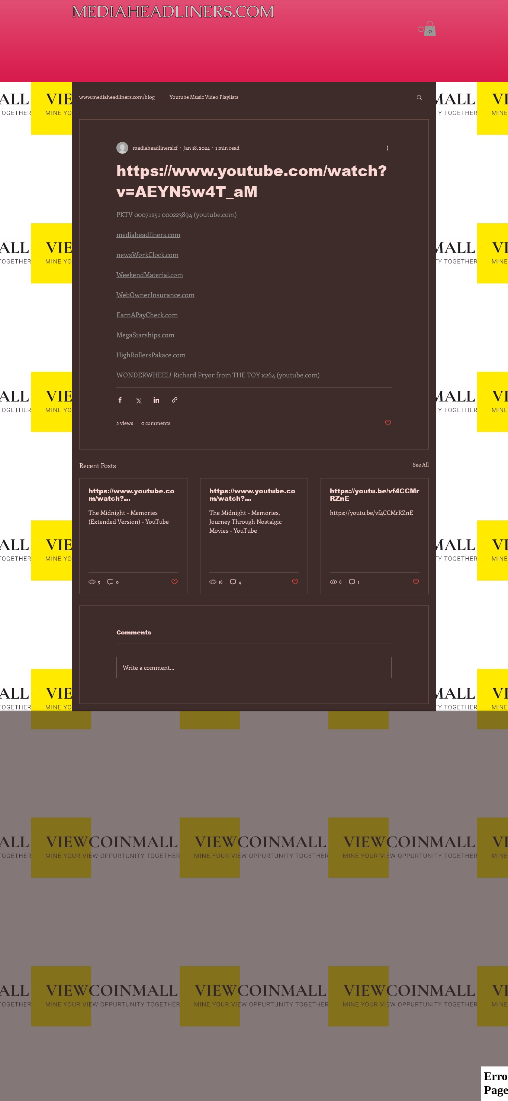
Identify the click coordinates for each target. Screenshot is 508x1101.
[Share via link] (174, 399)
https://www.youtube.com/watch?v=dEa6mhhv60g (252, 494)
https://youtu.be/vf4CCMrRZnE (374, 494)
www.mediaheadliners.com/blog (117, 96)
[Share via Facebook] (119, 399)
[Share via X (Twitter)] (138, 399)
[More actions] (387, 147)
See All (421, 464)
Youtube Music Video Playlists (204, 96)
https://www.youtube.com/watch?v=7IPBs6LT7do (131, 494)
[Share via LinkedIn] (156, 399)
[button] (419, 97)
